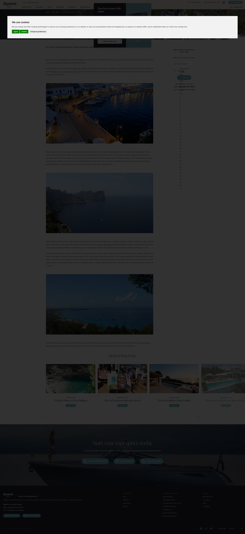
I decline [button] (24, 31)
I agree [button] (15, 31)
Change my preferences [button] (38, 31)
